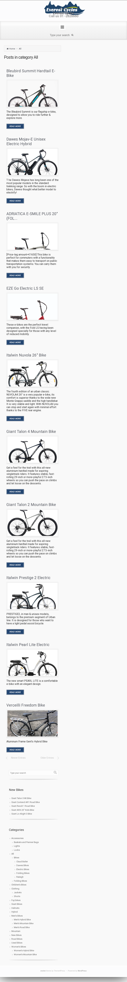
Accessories (17, 838)
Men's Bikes (17, 916)
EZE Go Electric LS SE (25, 288)
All (20, 48)
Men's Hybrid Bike (22, 919)
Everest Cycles (63, 13)
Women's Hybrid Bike (24, 950)
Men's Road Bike (22, 927)
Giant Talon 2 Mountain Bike (31, 504)
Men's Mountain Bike (23, 923)
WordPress (82, 971)
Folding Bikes (22, 873)
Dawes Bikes (22, 865)
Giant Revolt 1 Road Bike (23, 806)
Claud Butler (22, 861)
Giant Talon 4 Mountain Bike (31, 431)
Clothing (15, 888)
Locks (17, 850)
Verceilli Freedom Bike (25, 705)
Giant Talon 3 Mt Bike (21, 798)
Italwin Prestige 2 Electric (28, 578)
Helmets (15, 908)
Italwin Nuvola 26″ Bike (26, 355)
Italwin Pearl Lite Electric (27, 645)
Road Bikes (16, 939)
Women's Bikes (18, 946)
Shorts (17, 896)
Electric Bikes (22, 869)
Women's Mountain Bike (25, 954)
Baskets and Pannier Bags (26, 842)
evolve (43, 971)
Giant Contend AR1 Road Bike (25, 802)
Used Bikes (16, 942)
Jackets (17, 892)
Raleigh (19, 877)
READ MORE (15, 126)
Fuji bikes (16, 900)
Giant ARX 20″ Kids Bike (22, 810)
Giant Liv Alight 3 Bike (21, 814)
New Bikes (16, 935)
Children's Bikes (18, 884)
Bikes (16, 857)
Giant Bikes (16, 904)
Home (12, 48)
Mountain (15, 931)
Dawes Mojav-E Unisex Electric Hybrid (25, 141)
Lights (17, 846)
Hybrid (14, 912)
